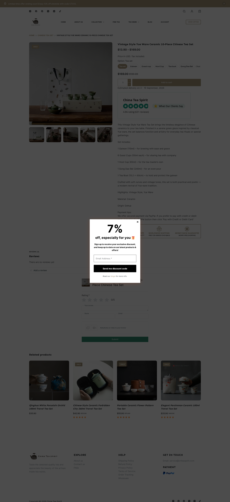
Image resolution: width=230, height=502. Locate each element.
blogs (113, 276)
